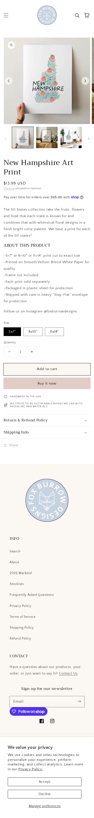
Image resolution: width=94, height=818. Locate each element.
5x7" (12, 332)
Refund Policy (20, 638)
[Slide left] (9, 81)
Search (15, 551)
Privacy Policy (20, 606)
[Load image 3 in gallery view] (71, 137)
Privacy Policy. (30, 769)
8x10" (33, 332)
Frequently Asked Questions (32, 595)
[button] (6, 15)
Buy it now (47, 383)
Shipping (9, 188)
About (14, 562)
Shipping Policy (22, 628)
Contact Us (68, 673)
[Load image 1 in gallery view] (23, 137)
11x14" (54, 332)
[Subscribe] (79, 701)
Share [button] (13, 445)
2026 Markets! (21, 573)
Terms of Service (23, 617)
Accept (44, 782)
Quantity (10, 342)
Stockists (17, 584)
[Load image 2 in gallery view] (47, 137)
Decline (45, 794)
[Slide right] (85, 81)
